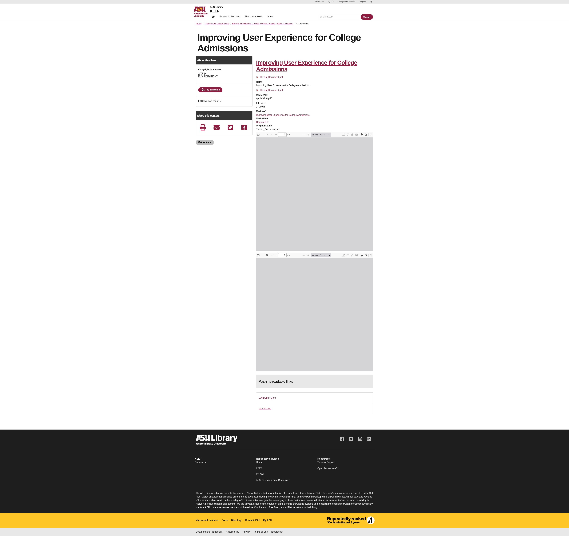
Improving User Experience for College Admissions (283, 115)
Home (259, 462)
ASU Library (216, 7)
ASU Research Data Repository (273, 480)
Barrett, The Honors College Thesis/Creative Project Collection (262, 24)
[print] (202, 127)
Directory (236, 520)
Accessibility (232, 532)
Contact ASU (252, 520)
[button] (199, 101)
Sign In (363, 2)
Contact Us (200, 462)
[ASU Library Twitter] (351, 438)
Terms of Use (261, 532)
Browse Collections (229, 16)
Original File (262, 122)
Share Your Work (254, 16)
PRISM (260, 474)
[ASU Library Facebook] (342, 438)
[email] (216, 127)
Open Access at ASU (328, 468)
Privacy (246, 532)
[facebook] (244, 127)
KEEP (214, 11)
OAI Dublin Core (267, 398)
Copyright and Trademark (209, 532)
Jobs (225, 520)
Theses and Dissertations (216, 24)
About (270, 16)
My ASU (331, 2)
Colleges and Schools (346, 2)
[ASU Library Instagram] (360, 438)
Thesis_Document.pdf (271, 77)
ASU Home (319, 2)
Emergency (277, 532)
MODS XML (265, 408)
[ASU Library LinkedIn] (369, 438)
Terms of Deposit (326, 462)
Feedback (206, 142)
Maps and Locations (207, 520)
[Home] (202, 12)
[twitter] (230, 127)
